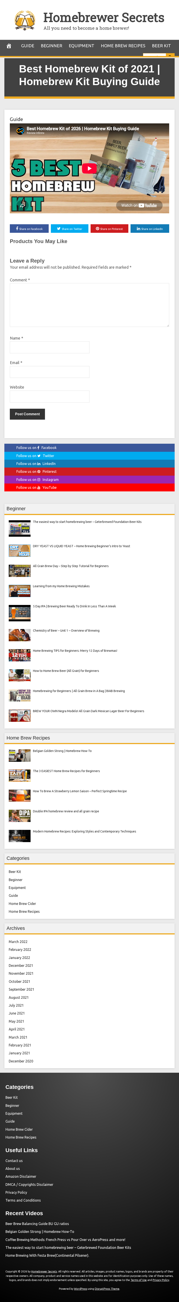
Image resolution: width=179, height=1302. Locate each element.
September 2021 (21, 989)
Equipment (81, 45)
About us (12, 1169)
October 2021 (19, 981)
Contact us (14, 1161)
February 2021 (20, 1045)
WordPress (80, 1288)
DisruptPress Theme (107, 1288)
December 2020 (21, 1061)
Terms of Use (139, 1280)
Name (16, 338)
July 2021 (16, 1005)
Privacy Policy (16, 1192)
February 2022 (20, 950)
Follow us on (36, 448)
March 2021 (18, 1037)
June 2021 (17, 1013)
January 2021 (19, 1053)
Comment (20, 280)
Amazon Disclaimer (20, 1176)
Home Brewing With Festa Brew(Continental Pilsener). (47, 1255)
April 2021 (17, 1029)
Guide (27, 45)
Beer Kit (161, 45)
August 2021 (19, 997)
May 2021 (16, 1021)
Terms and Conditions (23, 1200)
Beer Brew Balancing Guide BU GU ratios (37, 1224)
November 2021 (21, 973)
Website (17, 387)
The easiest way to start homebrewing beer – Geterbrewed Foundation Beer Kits (68, 1247)
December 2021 (21, 965)
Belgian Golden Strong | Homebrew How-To (39, 1232)
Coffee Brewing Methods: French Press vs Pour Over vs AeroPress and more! (65, 1240)
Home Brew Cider (22, 904)
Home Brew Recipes (123, 45)
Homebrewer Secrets (103, 17)
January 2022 (19, 958)
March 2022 (18, 942)
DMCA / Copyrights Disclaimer (29, 1184)
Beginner (51, 45)
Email (16, 362)
